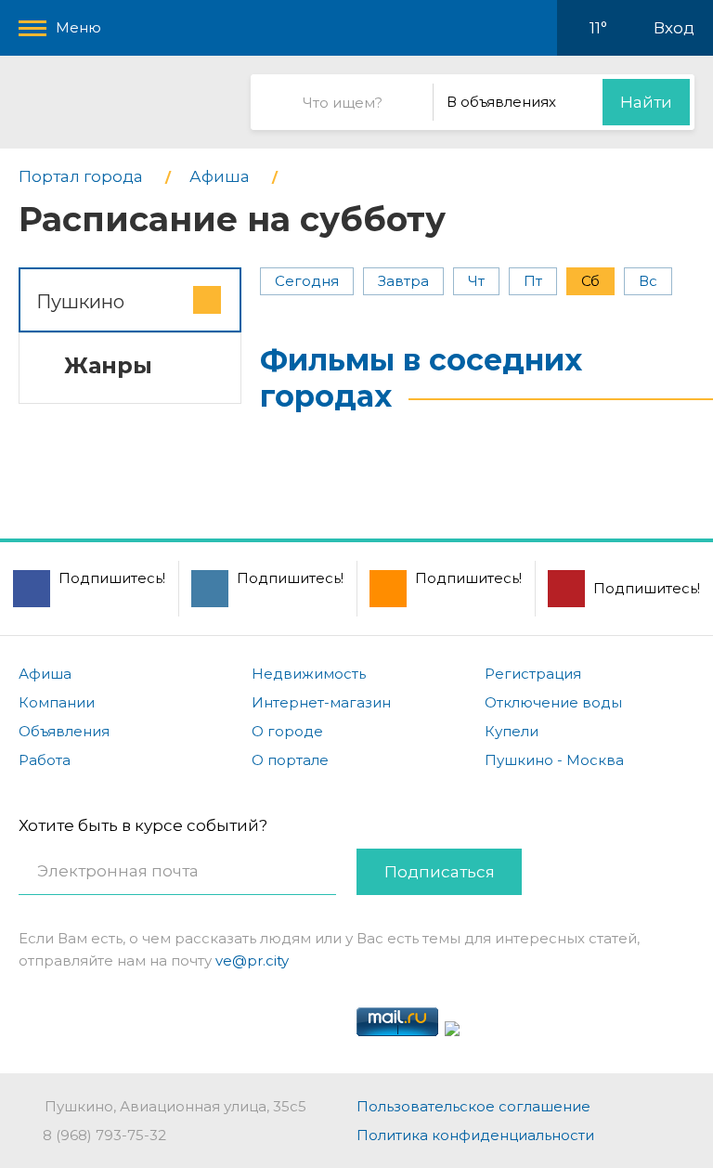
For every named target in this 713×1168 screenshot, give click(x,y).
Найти (646, 102)
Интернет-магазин (321, 702)
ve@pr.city (252, 960)
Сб (590, 281)
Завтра (403, 281)
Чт (476, 281)
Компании (57, 702)
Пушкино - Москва (554, 760)
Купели (511, 731)
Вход (674, 28)
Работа (45, 760)
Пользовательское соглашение (473, 1106)
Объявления (64, 731)
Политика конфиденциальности (475, 1135)
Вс (648, 281)
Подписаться (439, 872)
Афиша (45, 673)
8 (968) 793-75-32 (104, 1135)
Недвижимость (309, 673)
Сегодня (307, 281)
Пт (533, 281)
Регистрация (533, 673)
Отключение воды (553, 702)
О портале (290, 760)
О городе (287, 731)
